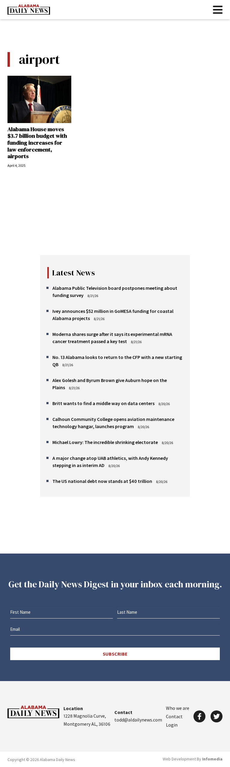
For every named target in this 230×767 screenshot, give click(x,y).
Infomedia (212, 759)
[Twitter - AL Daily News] (217, 716)
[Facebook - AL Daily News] (199, 716)
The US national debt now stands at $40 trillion (102, 481)
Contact (174, 716)
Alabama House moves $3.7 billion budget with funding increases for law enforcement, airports (37, 142)
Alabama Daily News (28, 9)
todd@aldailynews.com (138, 720)
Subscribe (115, 654)
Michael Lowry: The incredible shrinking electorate (105, 442)
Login (172, 725)
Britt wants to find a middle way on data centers (103, 403)
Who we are (177, 708)
